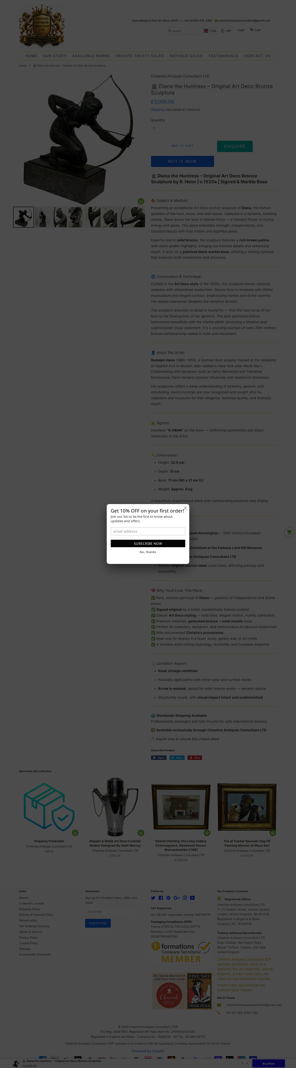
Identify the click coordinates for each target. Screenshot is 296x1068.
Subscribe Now (148, 543)
